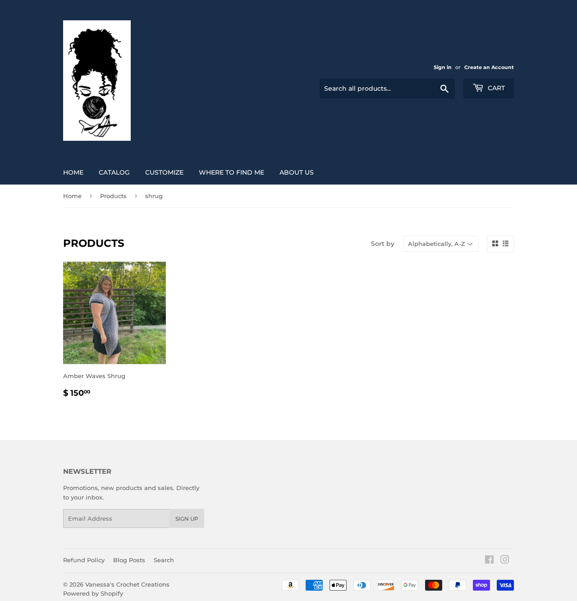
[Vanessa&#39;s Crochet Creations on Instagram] (504, 560)
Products (113, 195)
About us (296, 172)
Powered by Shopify (93, 593)
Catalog (114, 172)
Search (164, 560)
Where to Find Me (231, 172)
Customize (164, 172)
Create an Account (489, 67)
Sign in (443, 67)
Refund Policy (84, 560)
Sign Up (186, 518)
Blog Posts (129, 560)
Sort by (382, 244)
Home (73, 172)
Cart (495, 88)
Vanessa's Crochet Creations (127, 584)
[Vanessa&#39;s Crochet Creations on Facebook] (489, 560)
